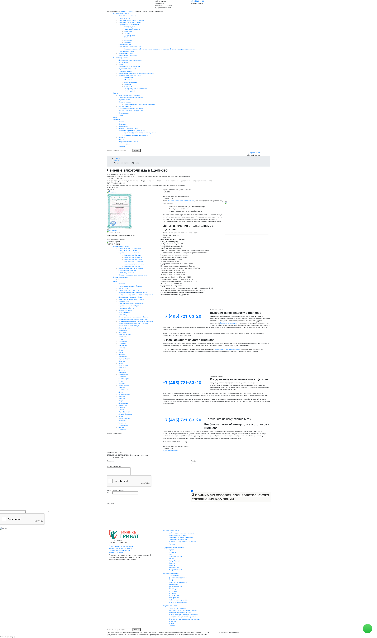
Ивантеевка (123, 332)
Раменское (123, 345)
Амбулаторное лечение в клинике (181, 533)
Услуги (115, 93)
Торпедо (172, 550)
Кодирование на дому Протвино (130, 306)
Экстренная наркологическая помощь (183, 610)
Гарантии (122, 137)
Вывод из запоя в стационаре (130, 248)
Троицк (121, 363)
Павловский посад (125, 310)
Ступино (122, 407)
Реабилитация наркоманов (178, 600)
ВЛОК (121, 115)
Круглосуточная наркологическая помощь (184, 619)
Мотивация (173, 544)
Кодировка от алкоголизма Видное (131, 299)
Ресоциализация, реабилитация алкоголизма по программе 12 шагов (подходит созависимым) (159, 49)
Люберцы (122, 398)
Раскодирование (125, 44)
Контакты (122, 146)
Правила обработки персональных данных (140, 133)
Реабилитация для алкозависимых (131, 268)
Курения (127, 42)
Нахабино (122, 421)
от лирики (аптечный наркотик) (136, 89)
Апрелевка (123, 376)
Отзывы (121, 122)
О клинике (116, 119)
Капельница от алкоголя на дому (181, 537)
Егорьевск (122, 368)
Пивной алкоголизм (126, 53)
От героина (173, 591)
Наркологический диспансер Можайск (133, 292)
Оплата (121, 139)
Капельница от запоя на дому (130, 22)
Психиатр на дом (125, 106)
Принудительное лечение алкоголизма (133, 275)
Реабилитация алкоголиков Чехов (131, 303)
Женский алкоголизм (126, 51)
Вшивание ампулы (175, 556)
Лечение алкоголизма (121, 13)
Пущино (121, 401)
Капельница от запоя (126, 273)
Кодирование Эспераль (133, 257)
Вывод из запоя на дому (128, 250)
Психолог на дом (125, 102)
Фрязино (122, 427)
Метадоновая (129, 80)
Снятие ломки (124, 62)
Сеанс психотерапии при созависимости (139, 104)
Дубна (121, 392)
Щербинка (122, 429)
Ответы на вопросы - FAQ (128, 128)
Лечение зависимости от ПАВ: (130, 75)
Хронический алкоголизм (128, 55)
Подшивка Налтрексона (127, 69)
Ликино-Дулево (124, 328)
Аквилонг (172, 565)
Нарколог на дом (125, 100)
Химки (121, 352)
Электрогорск (124, 379)
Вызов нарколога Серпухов (129, 290)
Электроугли (123, 374)
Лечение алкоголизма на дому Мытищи (133, 323)
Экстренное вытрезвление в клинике (182, 542)
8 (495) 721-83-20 (197, 1)
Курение (172, 563)
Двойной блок (174, 567)
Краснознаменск (125, 334)
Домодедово (123, 403)
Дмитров (122, 370)
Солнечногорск (124, 394)
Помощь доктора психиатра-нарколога (183, 614)
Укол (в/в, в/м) (129, 27)
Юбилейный (123, 337)
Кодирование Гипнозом (133, 259)
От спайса (172, 593)
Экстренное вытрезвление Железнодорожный (136, 295)
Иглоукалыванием (175, 570)
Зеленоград (123, 405)
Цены (115, 117)
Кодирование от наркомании (129, 66)
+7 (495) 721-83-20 (182, 316)
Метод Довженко (175, 561)
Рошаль (121, 410)
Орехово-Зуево (124, 288)
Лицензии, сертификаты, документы (132, 130)
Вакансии (172, 621)
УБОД (121, 64)
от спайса (128, 86)
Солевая (127, 84)
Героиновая (128, 77)
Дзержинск (123, 330)
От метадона (173, 589)
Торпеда (127, 33)
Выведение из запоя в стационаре (131, 20)
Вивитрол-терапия (125, 71)
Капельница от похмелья (178, 539)
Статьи (127, 144)
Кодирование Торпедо (132, 255)
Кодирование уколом (132, 266)
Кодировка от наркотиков (178, 582)
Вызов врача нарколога (177, 608)
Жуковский (123, 341)
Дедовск (122, 383)
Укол (170, 554)
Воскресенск (123, 390)
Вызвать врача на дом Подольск (131, 286)
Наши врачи (123, 124)
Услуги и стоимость (170, 606)
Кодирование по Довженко (134, 262)
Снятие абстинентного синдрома (131, 108)
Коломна (122, 348)
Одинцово (122, 354)
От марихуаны (174, 595)
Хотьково (122, 381)
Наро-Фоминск (124, 412)
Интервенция (173, 584)
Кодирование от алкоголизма (129, 24)
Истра (121, 416)
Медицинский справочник (128, 142)
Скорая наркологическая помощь (131, 97)
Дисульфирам (129, 36)
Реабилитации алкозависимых (130, 47)
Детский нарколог (175, 586)
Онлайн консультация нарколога (131, 111)
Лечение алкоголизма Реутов (129, 326)
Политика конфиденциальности (136, 135)
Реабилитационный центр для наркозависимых (136, 73)
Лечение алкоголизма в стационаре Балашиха (136, 321)
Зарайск (122, 387)
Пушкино (122, 284)
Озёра (121, 339)
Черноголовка (124, 385)
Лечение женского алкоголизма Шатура (134, 317)
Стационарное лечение (127, 16)
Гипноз (126, 38)
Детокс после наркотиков (178, 578)
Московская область (126, 308)
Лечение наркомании (120, 58)
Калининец (123, 315)
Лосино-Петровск (125, 414)
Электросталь (124, 301)
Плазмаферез (124, 113)
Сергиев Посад (124, 359)
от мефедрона (129, 91)
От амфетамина (174, 598)
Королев (122, 396)
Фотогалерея (123, 126)
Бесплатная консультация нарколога (182, 617)
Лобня (121, 350)
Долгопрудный (124, 418)
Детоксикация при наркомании (130, 60)
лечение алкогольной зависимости (181, 201)
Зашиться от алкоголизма (134, 264)
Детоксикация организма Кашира (131, 297)
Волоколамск (123, 425)
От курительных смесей (178, 602)
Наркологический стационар (129, 95)
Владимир (122, 343)
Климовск (122, 372)
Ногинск (122, 361)
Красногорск (123, 365)
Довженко (128, 40)
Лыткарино (123, 357)
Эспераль (128, 31)
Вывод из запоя (124, 18)
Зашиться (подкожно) (132, 29)
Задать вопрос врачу (170, 450)
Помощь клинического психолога (181, 612)
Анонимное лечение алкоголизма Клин (133, 319)
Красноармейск (124, 312)
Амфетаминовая (130, 82)
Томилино (122, 423)
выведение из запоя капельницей (227, 349)
